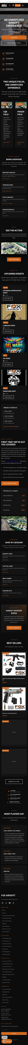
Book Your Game (14, 259)
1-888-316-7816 (4, 1017)
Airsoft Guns (5, 949)
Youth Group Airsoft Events (8, 969)
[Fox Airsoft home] (4, 5)
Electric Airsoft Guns (6, 946)
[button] (9, 5)
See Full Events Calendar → (12, 426)
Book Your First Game (10, 483)
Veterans (4, 923)
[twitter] (13, 903)
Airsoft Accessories (6, 943)
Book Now (18, 5)
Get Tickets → (6, 143)
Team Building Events (7, 971)
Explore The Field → (20, 143)
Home (3, 910)
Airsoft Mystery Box (6, 938)
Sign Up (14, 1033)
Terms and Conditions (7, 997)
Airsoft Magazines (6, 951)
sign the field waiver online (12, 461)
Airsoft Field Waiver (6, 989)
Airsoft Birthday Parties (7, 963)
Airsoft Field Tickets (6, 918)
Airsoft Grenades (6, 954)
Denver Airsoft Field (6, 961)
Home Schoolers (6, 926)
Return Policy (5, 1000)
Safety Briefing (5, 992)
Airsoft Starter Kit (6, 941)
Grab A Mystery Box (14, 627)
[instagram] (2, 903)
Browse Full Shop (14, 781)
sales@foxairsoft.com (6, 1019)
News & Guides (5, 931)
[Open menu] (22, 5)
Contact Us (4, 994)
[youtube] (9, 903)
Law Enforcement (6, 979)
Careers (4, 913)
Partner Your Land (6, 929)
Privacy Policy (5, 1002)
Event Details (8, 331)
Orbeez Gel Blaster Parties (8, 974)
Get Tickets (8, 298)
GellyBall (4, 977)
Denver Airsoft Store (6, 921)
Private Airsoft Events (14, 43)
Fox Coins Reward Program (8, 915)
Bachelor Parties (6, 982)
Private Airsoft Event (7, 966)
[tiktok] (6, 903)
